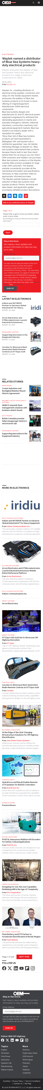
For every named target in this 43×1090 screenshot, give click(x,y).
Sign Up (10, 288)
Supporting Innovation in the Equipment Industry (14, 336)
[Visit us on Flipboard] (27, 968)
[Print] (4, 196)
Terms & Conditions (32, 1081)
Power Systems (8, 803)
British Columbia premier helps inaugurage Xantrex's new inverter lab (14, 421)
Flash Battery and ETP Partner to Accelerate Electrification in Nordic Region (21, 935)
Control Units (8, 682)
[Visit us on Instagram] (33, 968)
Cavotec (10, 691)
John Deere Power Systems (18, 741)
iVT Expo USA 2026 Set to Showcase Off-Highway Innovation (20, 638)
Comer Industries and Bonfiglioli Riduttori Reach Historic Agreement (14, 390)
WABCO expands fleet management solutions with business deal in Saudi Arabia (14, 407)
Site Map (28, 1084)
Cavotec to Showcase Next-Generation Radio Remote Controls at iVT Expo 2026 (14, 349)
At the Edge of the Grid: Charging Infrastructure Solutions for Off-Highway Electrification (20, 734)
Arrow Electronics (14, 576)
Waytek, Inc (11, 84)
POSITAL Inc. (12, 845)
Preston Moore (9, 805)
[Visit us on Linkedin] (16, 968)
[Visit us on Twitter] (10, 968)
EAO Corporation (14, 892)
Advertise (6, 1081)
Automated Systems (10, 565)
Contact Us (18, 1084)
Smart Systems (8, 601)
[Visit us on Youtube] (21, 968)
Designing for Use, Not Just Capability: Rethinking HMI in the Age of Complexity (20, 888)
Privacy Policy (18, 285)
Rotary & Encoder (9, 837)
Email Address (10, 254)
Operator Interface (10, 884)
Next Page (24, 957)
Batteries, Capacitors (11, 730)
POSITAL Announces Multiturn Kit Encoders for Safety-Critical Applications (21, 840)
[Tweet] (20, 196)
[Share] (10, 196)
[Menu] (39, 3)
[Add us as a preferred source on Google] (26, 196)
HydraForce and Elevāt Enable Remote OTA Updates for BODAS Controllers (19, 783)
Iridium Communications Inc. (18, 526)
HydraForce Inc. (13, 788)
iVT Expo (10, 643)
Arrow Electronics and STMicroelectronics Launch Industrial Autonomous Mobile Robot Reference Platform (14, 320)
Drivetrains (7, 385)
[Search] (33, 3)
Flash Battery (12, 940)
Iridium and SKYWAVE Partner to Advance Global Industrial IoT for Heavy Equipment (14, 305)
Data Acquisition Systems (12, 518)
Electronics (8, 54)
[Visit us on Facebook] (4, 968)
